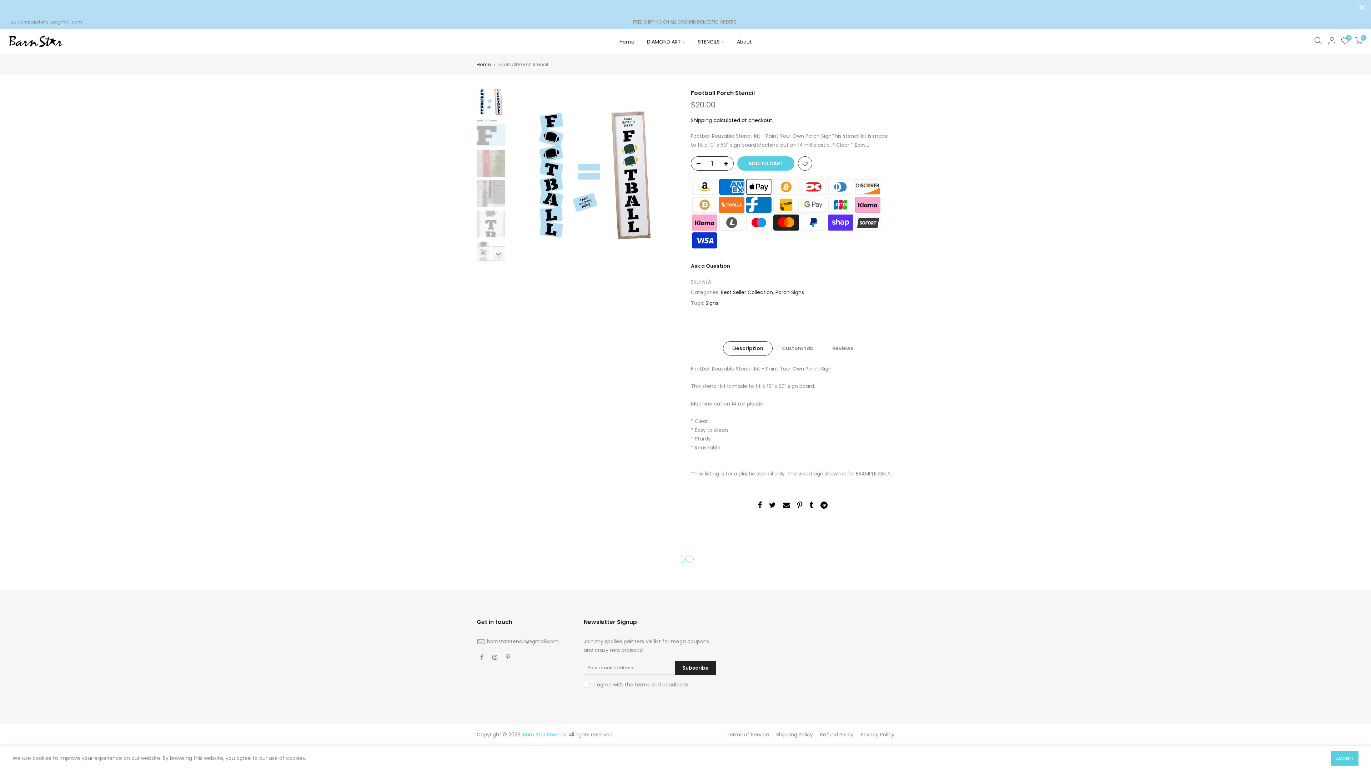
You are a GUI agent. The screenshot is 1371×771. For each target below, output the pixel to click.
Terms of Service (748, 734)
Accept (1345, 758)
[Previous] (521, 175)
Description (747, 348)
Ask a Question (710, 266)
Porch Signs (789, 292)
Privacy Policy (877, 734)
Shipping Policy (794, 734)
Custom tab (798, 348)
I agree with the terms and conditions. (641, 684)
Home (626, 41)
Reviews (842, 348)
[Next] (668, 175)
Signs (711, 303)
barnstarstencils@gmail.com (49, 22)
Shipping (701, 120)
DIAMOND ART (664, 41)
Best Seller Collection (747, 292)
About (744, 41)
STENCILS (709, 41)
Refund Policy (837, 734)
